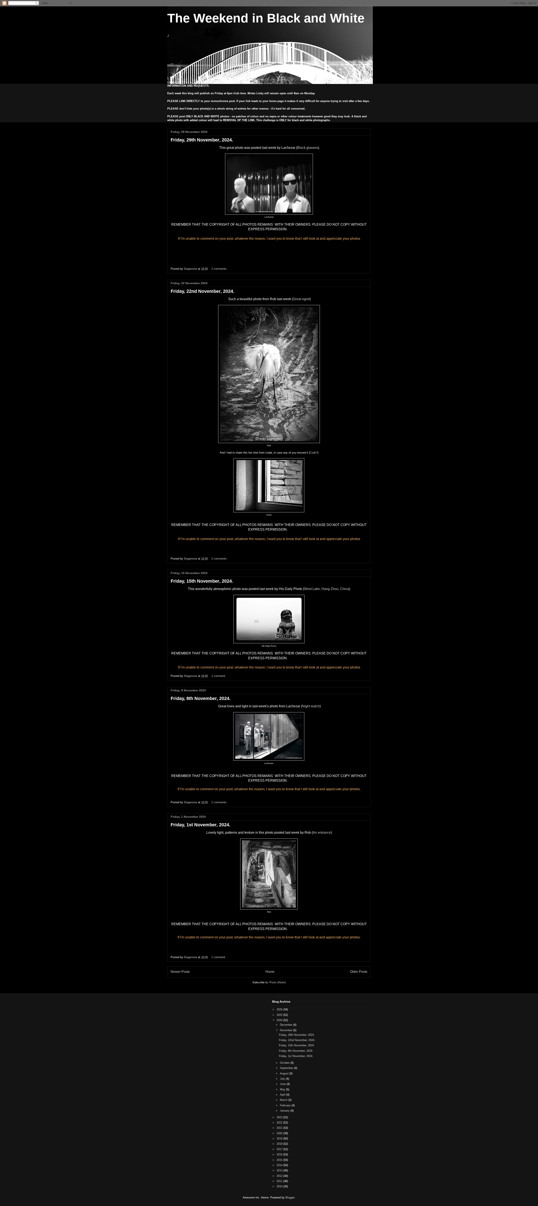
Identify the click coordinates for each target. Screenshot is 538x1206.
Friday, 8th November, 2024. (201, 698)
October (285, 1062)
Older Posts (358, 971)
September (287, 1068)
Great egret (301, 299)
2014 (280, 1165)
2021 (280, 1127)
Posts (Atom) (277, 982)
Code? (314, 452)
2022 (280, 1122)
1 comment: (219, 676)
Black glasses (307, 147)
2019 (280, 1138)
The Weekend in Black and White (265, 18)
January (285, 1110)
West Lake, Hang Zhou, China (326, 589)
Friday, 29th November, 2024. (202, 140)
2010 (280, 1186)
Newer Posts (180, 971)
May (283, 1089)
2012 (280, 1175)
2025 (280, 1014)
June (283, 1084)
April (283, 1094)
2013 (280, 1170)
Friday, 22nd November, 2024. (202, 291)
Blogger (289, 1197)
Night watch (311, 706)
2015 (280, 1160)
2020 (280, 1133)
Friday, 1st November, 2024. (200, 824)
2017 (280, 1149)
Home (269, 971)
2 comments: (219, 268)
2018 (280, 1143)
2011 (280, 1181)
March (284, 1099)
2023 (280, 1117)
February (285, 1105)
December (286, 1024)
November (286, 1030)
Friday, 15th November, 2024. (202, 581)
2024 (280, 1020)
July (283, 1078)
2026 (280, 1009)
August (284, 1073)
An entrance (322, 832)
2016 (280, 1154)
